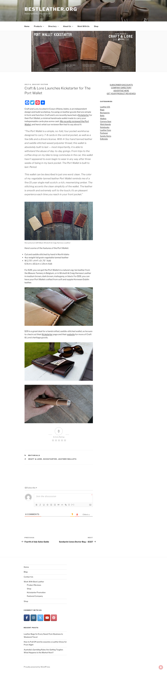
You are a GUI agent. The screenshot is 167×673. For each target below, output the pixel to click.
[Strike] (47, 504)
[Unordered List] (55, 504)
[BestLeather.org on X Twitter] (40, 617)
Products (38, 26)
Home (26, 26)
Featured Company (35, 596)
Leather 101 (105, 107)
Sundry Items (105, 136)
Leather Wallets (67, 459)
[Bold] (36, 504)
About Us (67, 26)
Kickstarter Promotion (36, 592)
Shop (96, 26)
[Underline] (44, 504)
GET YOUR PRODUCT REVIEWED (121, 93)
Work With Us (83, 26)
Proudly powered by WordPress (37, 667)
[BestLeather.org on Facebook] (27, 617)
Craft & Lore (35, 459)
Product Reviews (34, 585)
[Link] (66, 504)
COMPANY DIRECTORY (121, 88)
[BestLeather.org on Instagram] (34, 617)
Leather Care (105, 130)
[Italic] (40, 504)
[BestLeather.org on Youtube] (47, 617)
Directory (52, 26)
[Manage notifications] (161, 667)
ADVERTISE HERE (121, 91)
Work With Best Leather (34, 581)
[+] (72, 505)
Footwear (104, 133)
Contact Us (28, 577)
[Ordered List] (51, 504)
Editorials (34, 455)
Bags (102, 110)
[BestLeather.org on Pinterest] (54, 617)
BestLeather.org (51, 9)
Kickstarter (83, 115)
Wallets (103, 118)
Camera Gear (105, 121)
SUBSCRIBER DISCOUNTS (121, 85)
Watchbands (105, 124)
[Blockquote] (58, 504)
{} (69, 505)
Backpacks (105, 113)
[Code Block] (62, 504)
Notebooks (104, 127)
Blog (26, 572)
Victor (44, 84)
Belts (102, 115)
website (71, 334)
